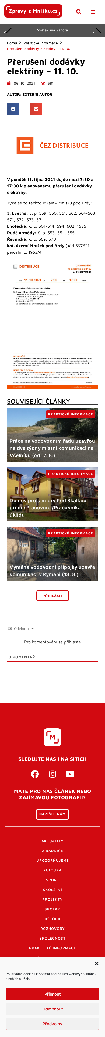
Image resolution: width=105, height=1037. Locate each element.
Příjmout (52, 994)
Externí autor (37, 94)
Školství (52, 889)
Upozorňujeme (52, 860)
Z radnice (52, 850)
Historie (52, 919)
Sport (52, 880)
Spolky (52, 909)
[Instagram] (52, 774)
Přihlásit (53, 596)
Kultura (52, 870)
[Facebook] (35, 774)
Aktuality (52, 841)
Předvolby (52, 1023)
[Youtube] (70, 774)
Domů (12, 43)
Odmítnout (52, 1009)
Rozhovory (52, 928)
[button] (96, 963)
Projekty (52, 899)
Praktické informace (40, 43)
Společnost (53, 938)
